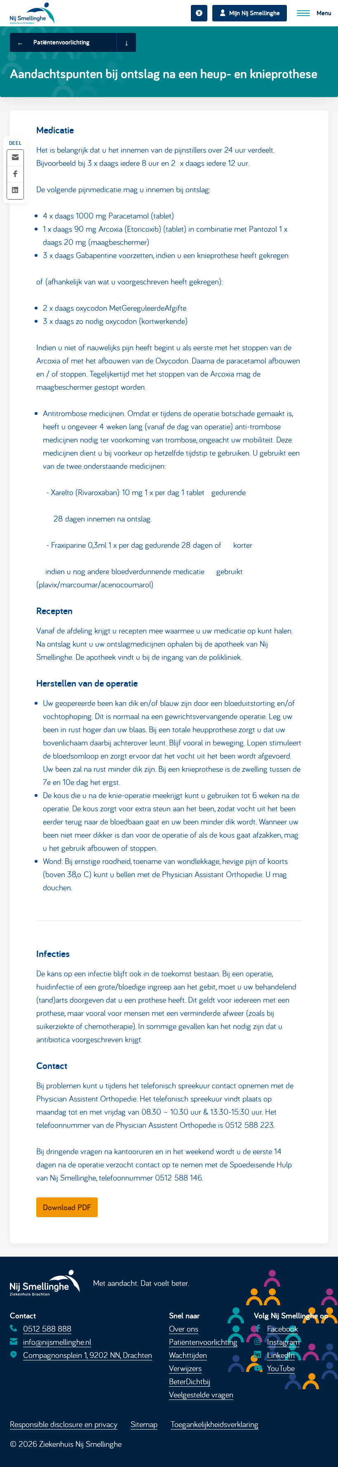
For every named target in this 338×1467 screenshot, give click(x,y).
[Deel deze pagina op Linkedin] (15, 190)
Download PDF (67, 1207)
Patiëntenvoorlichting (203, 1342)
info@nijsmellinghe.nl (57, 1342)
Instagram (283, 1342)
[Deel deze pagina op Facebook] (15, 174)
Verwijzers (185, 1368)
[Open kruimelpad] (126, 42)
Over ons (183, 1328)
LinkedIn (281, 1355)
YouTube (281, 1368)
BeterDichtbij (189, 1381)
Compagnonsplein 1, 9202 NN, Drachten (87, 1355)
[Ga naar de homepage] (32, 12)
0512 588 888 (47, 1328)
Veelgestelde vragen (201, 1394)
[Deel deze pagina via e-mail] (15, 157)
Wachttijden (188, 1355)
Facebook (282, 1328)
